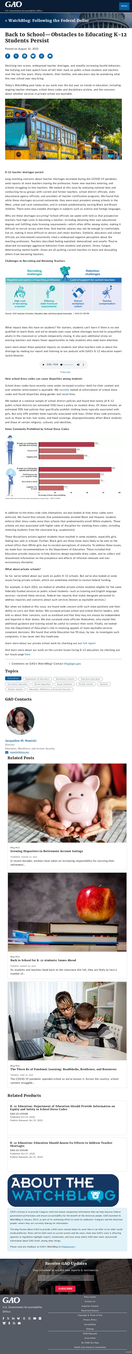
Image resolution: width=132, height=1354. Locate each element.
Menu (124, 6)
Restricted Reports (90, 1311)
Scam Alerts (90, 1338)
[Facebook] (9, 56)
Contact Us (90, 1301)
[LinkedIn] (26, 56)
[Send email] (51, 56)
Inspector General (90, 1306)
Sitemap (90, 1329)
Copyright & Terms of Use (90, 1315)
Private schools (86, 684)
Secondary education (18, 684)
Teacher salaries (15, 689)
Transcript (65, 372)
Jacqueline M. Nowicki (21, 740)
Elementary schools (65, 679)
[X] (17, 56)
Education (13, 678)
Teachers (104, 684)
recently (64, 390)
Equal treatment (64, 684)
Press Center (90, 1297)
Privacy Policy (90, 1320)
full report (89, 643)
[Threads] (43, 56)
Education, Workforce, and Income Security (50, 689)
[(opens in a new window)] (3, 1318)
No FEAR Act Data (90, 1343)
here (27, 654)
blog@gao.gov (72, 663)
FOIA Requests (90, 1334)
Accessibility (90, 1324)
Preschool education (90, 679)
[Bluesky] (34, 56)
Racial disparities (42, 684)
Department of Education (37, 679)
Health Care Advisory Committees (90, 1347)
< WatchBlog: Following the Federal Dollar (47, 20)
